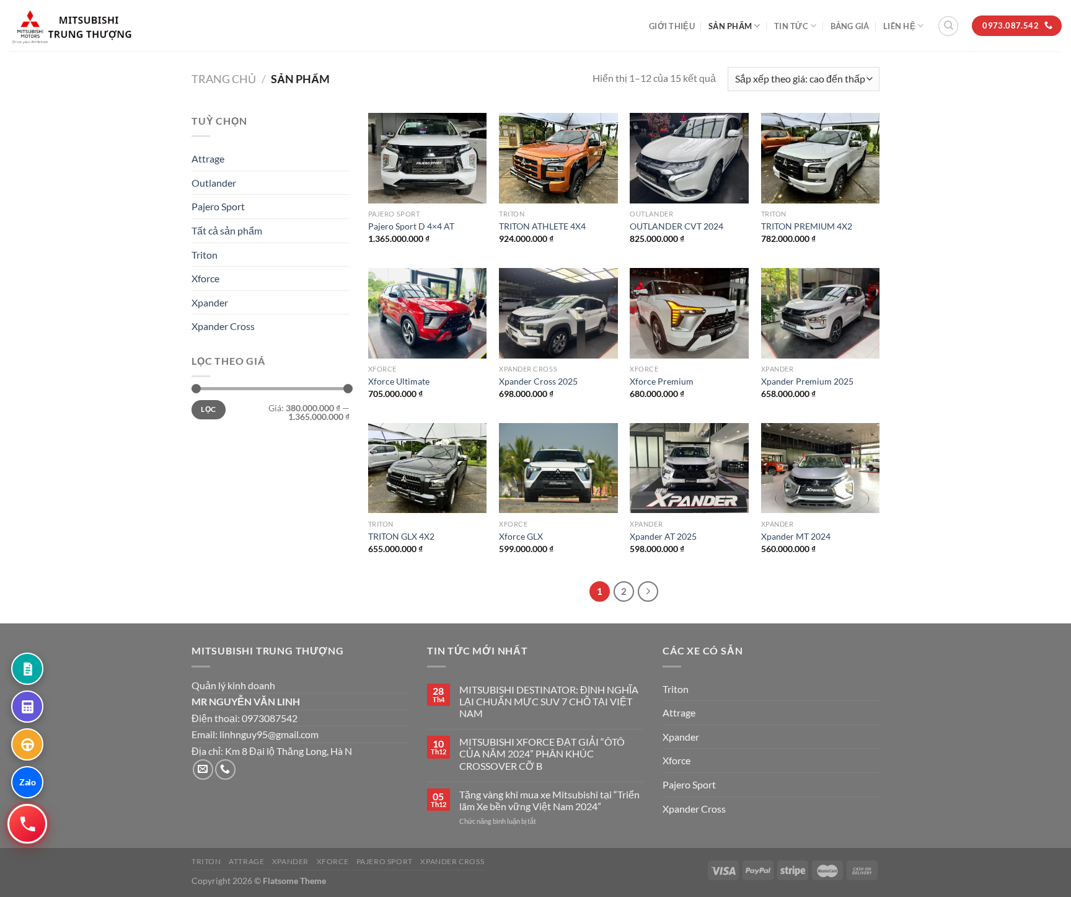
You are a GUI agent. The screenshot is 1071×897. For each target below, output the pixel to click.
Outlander (214, 183)
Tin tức (791, 26)
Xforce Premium (662, 381)
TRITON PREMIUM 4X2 (806, 226)
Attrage (208, 158)
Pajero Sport (218, 206)
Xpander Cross (223, 326)
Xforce (205, 278)
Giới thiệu (672, 26)
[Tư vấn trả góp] (27, 706)
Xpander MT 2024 (796, 536)
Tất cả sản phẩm (227, 230)
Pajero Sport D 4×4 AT (411, 226)
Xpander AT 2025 (663, 536)
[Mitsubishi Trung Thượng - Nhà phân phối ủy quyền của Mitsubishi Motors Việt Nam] (71, 26)
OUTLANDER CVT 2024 (676, 226)
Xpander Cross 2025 (538, 381)
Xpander (210, 302)
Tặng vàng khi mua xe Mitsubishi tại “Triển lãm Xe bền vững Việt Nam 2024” (549, 800)
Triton (205, 254)
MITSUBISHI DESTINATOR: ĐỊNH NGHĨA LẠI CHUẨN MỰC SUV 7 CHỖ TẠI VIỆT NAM (548, 701)
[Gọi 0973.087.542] (27, 823)
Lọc (208, 409)
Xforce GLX (521, 536)
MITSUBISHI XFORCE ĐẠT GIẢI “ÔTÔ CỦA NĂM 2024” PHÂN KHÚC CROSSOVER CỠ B (542, 753)
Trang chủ (224, 79)
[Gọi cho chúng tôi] (225, 769)
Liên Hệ (899, 26)
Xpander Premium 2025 (807, 381)
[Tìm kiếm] (948, 26)
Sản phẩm (730, 26)
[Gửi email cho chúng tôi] (203, 769)
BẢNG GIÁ (850, 26)
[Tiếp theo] (648, 591)
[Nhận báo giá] (27, 669)
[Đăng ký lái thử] (27, 744)
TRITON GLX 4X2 (401, 536)
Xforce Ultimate (399, 381)
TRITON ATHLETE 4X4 (542, 226)
